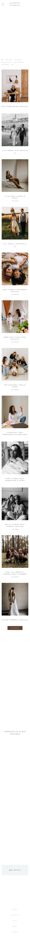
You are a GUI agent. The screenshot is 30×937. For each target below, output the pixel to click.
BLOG (15, 921)
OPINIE (15, 926)
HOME (15, 909)
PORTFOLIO (15, 915)
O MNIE (15, 932)
